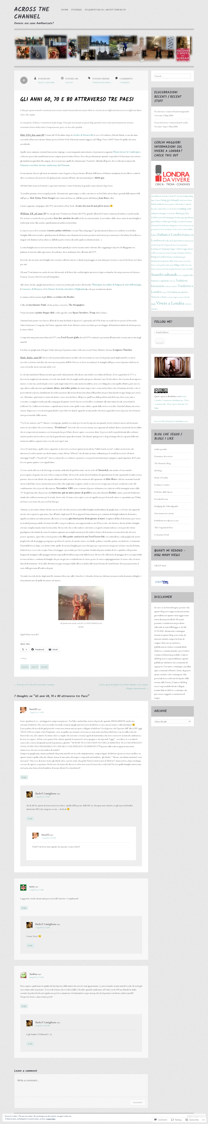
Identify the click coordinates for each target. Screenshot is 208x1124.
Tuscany (164, 292)
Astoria (179, 196)
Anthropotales (160, 449)
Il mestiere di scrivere (163, 456)
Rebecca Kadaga (170, 269)
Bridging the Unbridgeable (166, 506)
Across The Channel (31, 13)
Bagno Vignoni (156, 200)
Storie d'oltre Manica (101, 83)
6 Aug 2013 (69, 83)
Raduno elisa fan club (158, 269)
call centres (179, 204)
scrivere (179, 275)
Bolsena (189, 200)
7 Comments (125, 83)
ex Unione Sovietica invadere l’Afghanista (65, 289)
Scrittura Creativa (161, 484)
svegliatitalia (164, 280)
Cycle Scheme (171, 213)
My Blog (158, 470)
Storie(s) (76, 9)
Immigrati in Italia (171, 229)
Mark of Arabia (161, 477)
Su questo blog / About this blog (105, 9)
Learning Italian (182, 245)
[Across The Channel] (104, 50)
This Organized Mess (163, 527)
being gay (165, 200)
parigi (171, 265)
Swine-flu (172, 281)
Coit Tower (172, 208)
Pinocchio (189, 265)
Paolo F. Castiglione (46, 83)
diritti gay (180, 213)
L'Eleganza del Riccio (170, 245)
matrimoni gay (179, 256)
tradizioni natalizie (171, 286)
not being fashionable (162, 265)
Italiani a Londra (169, 234)
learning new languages (160, 248)
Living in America (184, 252)
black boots (183, 200)
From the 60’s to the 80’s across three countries (34, 684)
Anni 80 (44, 667)
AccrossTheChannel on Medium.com (171, 421)
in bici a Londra (182, 229)
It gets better (177, 240)
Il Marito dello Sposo (163, 491)
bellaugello (175, 200)
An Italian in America (160, 196)
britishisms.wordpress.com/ (166, 520)
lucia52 (33, 709)
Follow (159, 341)
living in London (158, 256)
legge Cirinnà (176, 248)
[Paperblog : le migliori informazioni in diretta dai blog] (161, 583)
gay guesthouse (187, 217)
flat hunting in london (172, 217)
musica (185, 261)
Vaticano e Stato (159, 296)
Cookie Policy (51, 1119)
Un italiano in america (177, 292)
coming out (184, 208)
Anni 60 (25, 667)
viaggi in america (178, 297)
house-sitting (169, 225)
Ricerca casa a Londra (184, 268)
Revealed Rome (161, 499)
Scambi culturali (164, 274)
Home (64, 9)
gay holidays (156, 221)
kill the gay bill (158, 245)
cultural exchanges (158, 213)
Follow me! (163, 322)
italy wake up (166, 240)
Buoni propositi (170, 204)
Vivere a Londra (170, 303)
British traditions (157, 204)
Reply (24, 777)
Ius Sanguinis (187, 241)
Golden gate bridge (169, 221)
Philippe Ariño (179, 265)
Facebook (160, 218)
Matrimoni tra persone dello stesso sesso (167, 261)
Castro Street (162, 208)
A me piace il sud (161, 534)
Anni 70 (34, 667)
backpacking (188, 196)
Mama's (170, 256)
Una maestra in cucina (164, 513)
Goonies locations (185, 221)
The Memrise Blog (162, 463)
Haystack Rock (157, 225)
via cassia (170, 297)
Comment (137, 1102)
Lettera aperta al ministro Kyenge (165, 253)
